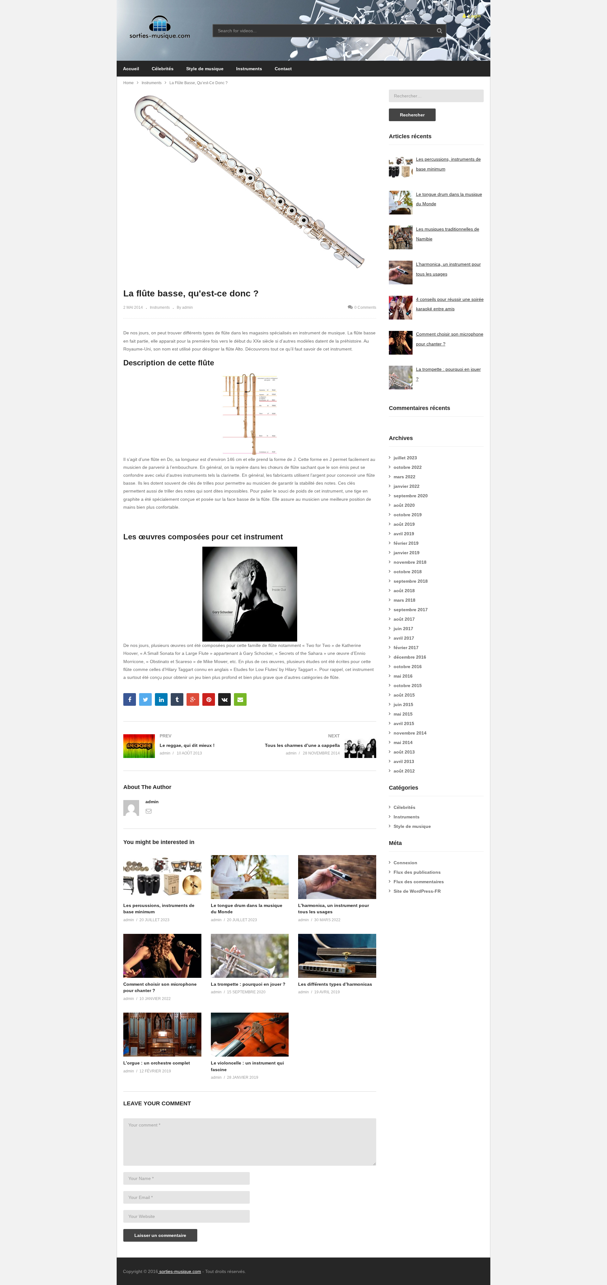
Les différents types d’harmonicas (335, 984)
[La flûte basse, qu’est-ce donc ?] (162, 877)
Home (128, 83)
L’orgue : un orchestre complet (156, 1062)
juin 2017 (403, 628)
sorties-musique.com (179, 1271)
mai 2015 (403, 714)
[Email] (148, 810)
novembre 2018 (410, 562)
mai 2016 (403, 676)
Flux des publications (417, 872)
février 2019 (406, 543)
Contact (283, 68)
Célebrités (163, 68)
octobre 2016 (408, 666)
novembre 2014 (410, 733)
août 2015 (404, 695)
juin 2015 (403, 704)
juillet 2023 (405, 457)
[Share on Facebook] (129, 699)
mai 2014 (403, 742)
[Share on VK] (224, 699)
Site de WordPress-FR (417, 891)
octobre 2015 (408, 685)
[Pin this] (208, 699)
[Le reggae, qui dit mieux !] (183, 746)
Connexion (405, 862)
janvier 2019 (407, 552)
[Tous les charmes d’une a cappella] (316, 746)
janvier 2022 (407, 486)
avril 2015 (404, 723)
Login (474, 15)
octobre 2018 (408, 571)
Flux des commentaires (419, 881)
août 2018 (404, 590)
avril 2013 (404, 761)
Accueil (131, 68)
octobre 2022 (408, 467)
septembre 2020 (411, 495)
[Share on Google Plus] (193, 699)
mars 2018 (404, 600)
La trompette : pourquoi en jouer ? (248, 984)
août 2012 (404, 770)
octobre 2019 (408, 514)
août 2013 (404, 751)
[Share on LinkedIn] (161, 699)
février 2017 (406, 647)
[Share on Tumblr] (177, 699)
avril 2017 (404, 638)
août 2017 (404, 619)
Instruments (249, 68)
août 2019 (404, 524)
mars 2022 (404, 476)
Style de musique (205, 68)
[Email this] (240, 699)
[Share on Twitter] (145, 699)
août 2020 (404, 505)
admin (152, 801)
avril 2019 (404, 533)
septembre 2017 (411, 609)
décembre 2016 (410, 657)
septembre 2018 (411, 581)
